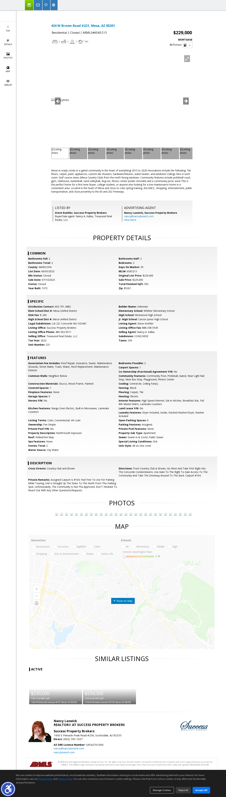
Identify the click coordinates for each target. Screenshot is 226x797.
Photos (8, 57)
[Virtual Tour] (54, 5)
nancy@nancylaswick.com (139, 216)
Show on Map (124, 601)
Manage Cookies (162, 790)
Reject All (183, 790)
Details (8, 44)
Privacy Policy (45, 778)
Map (8, 71)
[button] (8, 789)
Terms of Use (65, 778)
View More (130, 219)
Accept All (201, 790)
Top (8, 30)
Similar (8, 84)
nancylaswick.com (64, 752)
